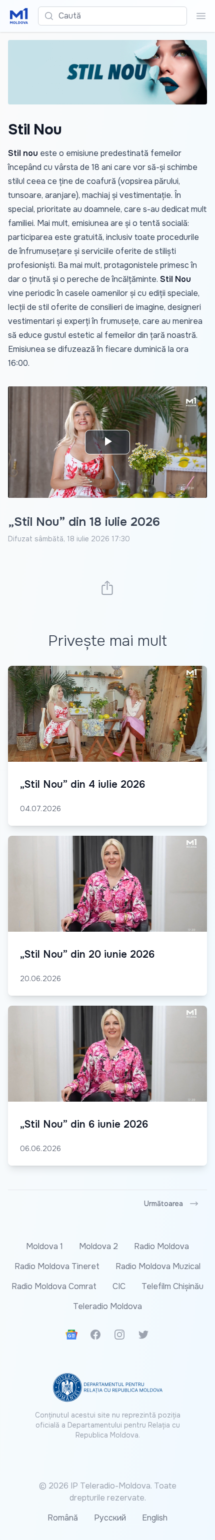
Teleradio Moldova (107, 1306)
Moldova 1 (44, 1246)
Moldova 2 (98, 1246)
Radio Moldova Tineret (57, 1266)
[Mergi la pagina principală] (19, 16)
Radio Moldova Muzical (158, 1266)
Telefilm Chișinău (173, 1286)
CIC (119, 1286)
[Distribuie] (108, 587)
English (155, 1518)
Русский (110, 1518)
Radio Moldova (161, 1246)
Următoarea (163, 1203)
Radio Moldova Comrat (54, 1286)
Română (63, 1518)
